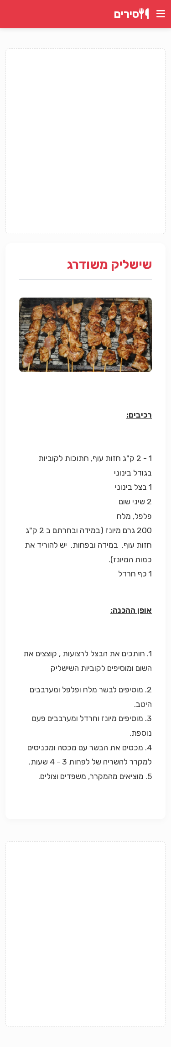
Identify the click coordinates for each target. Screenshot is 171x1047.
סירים (126, 14)
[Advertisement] (85, 141)
